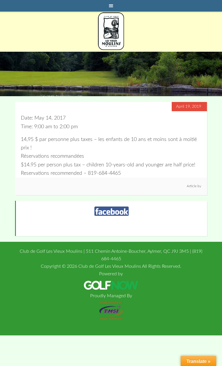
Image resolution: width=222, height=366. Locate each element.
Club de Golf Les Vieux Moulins (111, 31)
